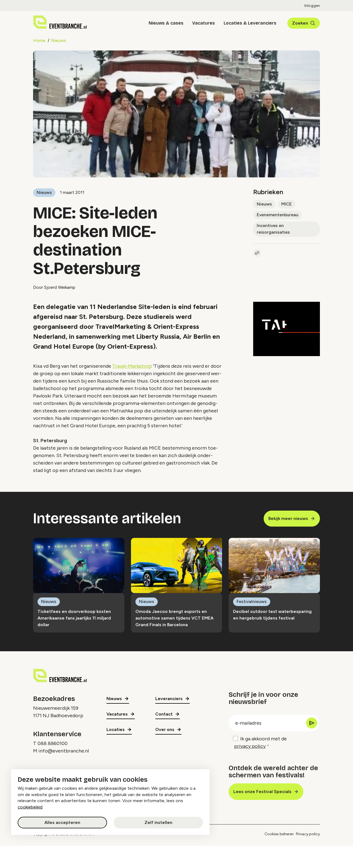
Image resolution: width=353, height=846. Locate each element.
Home (39, 40)
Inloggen (312, 5)
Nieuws (58, 40)
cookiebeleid (30, 807)
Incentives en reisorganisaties (273, 229)
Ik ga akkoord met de (260, 742)
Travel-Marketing (131, 366)
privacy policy (250, 746)
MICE (286, 204)
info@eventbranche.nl (63, 751)
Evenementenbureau (277, 214)
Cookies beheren (279, 834)
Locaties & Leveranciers (250, 23)
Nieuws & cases (166, 23)
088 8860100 (53, 743)
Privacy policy (308, 834)
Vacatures (203, 23)
